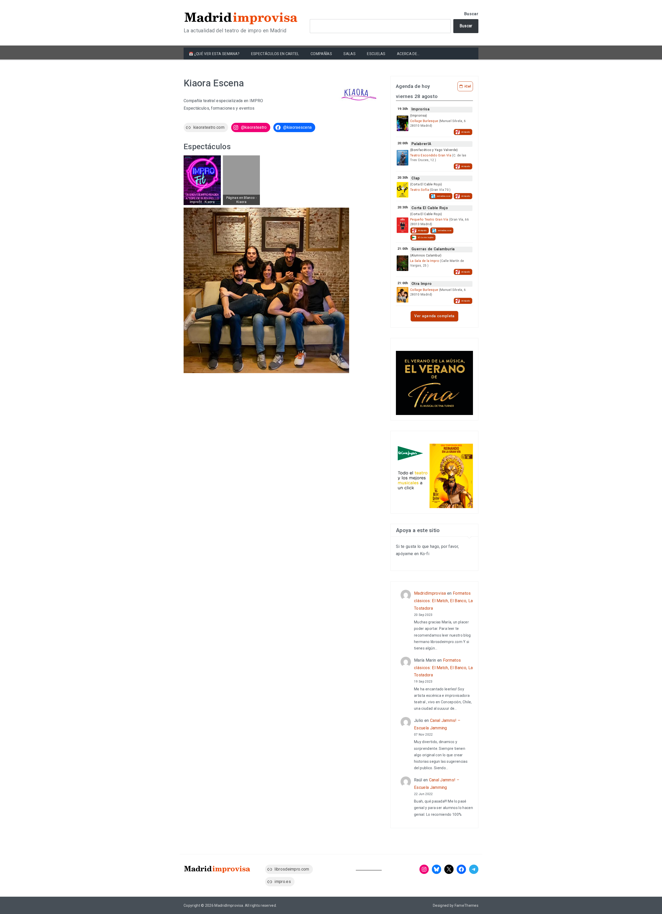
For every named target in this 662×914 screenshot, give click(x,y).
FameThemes (466, 905)
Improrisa (420, 109)
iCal (467, 86)
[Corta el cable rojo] (402, 225)
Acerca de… (408, 54)
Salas (349, 54)
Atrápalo (465, 132)
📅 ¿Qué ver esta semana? (214, 54)
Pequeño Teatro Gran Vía (429, 219)
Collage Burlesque (424, 121)
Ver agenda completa (434, 316)
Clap (415, 178)
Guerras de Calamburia (433, 249)
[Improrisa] (402, 123)
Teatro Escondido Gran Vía (430, 155)
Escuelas (376, 54)
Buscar (471, 13)
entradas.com (443, 196)
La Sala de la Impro (424, 261)
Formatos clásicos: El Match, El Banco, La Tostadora (443, 601)
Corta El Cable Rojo (429, 208)
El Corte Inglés (426, 237)
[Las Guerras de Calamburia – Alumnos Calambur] (402, 263)
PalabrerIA (421, 144)
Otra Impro (421, 284)
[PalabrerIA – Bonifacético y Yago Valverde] (402, 157)
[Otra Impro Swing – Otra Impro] (402, 295)
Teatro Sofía (419, 190)
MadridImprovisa (430, 593)
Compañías (321, 54)
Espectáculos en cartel (275, 54)
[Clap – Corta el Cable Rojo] (402, 190)
